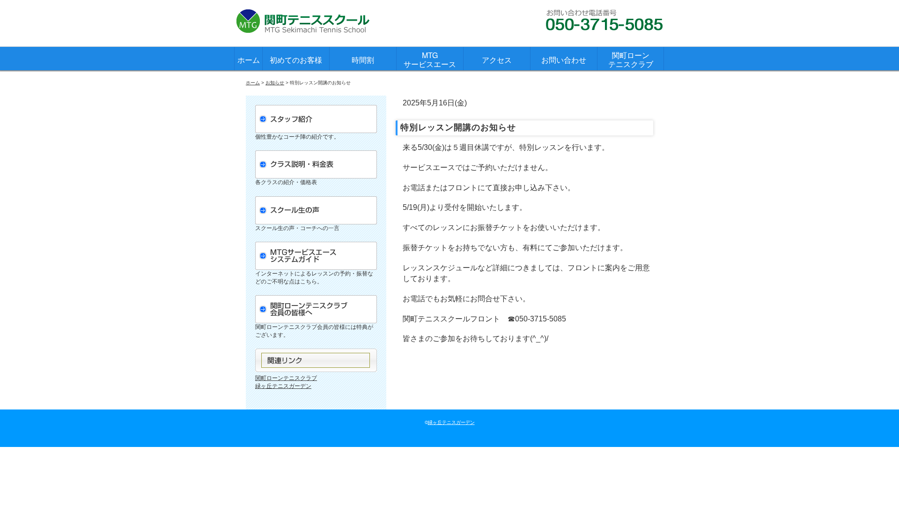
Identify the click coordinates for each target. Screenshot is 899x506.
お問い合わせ (563, 59)
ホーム (248, 59)
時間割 (363, 59)
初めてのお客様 (296, 59)
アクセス (497, 59)
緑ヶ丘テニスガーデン (283, 386)
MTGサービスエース (430, 59)
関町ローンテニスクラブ (630, 59)
